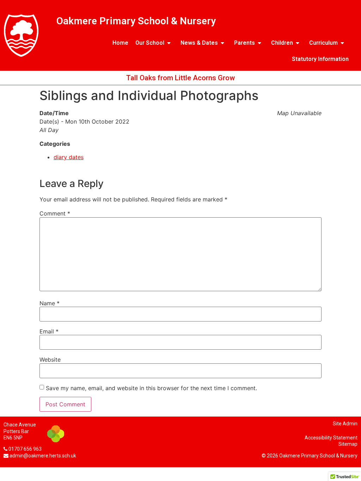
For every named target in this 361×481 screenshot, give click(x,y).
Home (120, 42)
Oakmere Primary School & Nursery (136, 21)
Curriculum (323, 42)
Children (282, 42)
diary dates (69, 157)
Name (49, 303)
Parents (244, 42)
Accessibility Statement (331, 438)
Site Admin (345, 423)
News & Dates (199, 42)
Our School (149, 42)
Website (50, 359)
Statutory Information (320, 59)
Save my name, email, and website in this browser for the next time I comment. (151, 388)
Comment (54, 213)
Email (49, 331)
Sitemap (347, 444)
